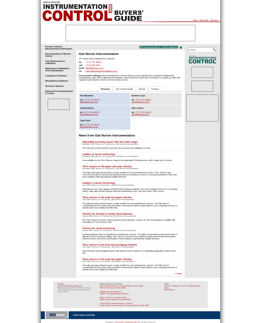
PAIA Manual (169, 290)
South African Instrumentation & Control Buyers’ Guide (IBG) (124, 305)
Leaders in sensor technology (98, 154)
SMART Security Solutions (110, 292)
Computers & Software (56, 76)
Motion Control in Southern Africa (113, 297)
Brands (142, 89)
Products (155, 89)
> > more (178, 274)
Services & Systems (54, 86)
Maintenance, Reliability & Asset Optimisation (57, 69)
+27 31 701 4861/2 (94, 62)
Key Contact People (124, 89)
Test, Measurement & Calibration (55, 62)
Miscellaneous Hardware (56, 81)
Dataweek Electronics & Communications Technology (121, 286)
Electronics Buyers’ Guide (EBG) (113, 288)
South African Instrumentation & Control (116, 303)
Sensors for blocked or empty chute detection (107, 213)
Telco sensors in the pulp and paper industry (107, 197)
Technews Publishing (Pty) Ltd (69, 286)
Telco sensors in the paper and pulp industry (107, 166)
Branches (105, 89)
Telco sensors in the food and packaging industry (109, 244)
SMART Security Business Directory (114, 294)
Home (195, 20)
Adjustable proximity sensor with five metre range (109, 142)
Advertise (214, 20)
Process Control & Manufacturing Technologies (58, 47)
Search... (193, 50)
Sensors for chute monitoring (98, 228)
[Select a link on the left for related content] (181, 47)
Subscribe (204, 20)
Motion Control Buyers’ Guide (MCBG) (115, 299)
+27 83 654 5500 (93, 65)
